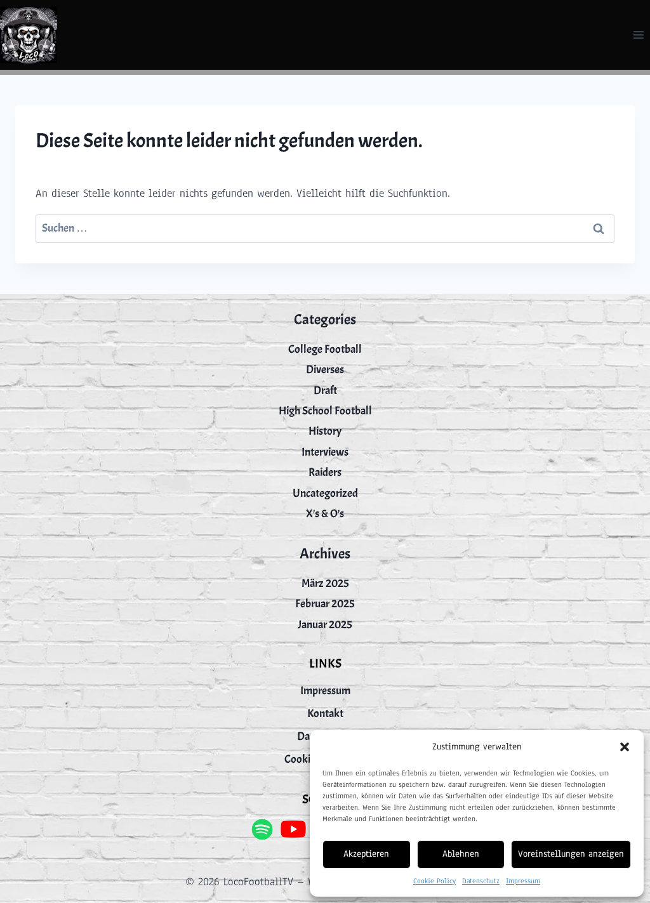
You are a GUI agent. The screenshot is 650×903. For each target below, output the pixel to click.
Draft (325, 390)
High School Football (325, 411)
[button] (624, 747)
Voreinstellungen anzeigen (571, 854)
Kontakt (325, 713)
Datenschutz (481, 881)
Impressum (523, 881)
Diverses (325, 369)
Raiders (325, 472)
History (325, 431)
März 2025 (325, 583)
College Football (325, 349)
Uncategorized (325, 493)
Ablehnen (460, 854)
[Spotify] (261, 829)
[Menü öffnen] (638, 34)
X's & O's (325, 513)
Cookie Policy (434, 881)
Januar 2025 (325, 624)
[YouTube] (293, 829)
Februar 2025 (325, 604)
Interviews (325, 452)
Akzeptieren (366, 854)
